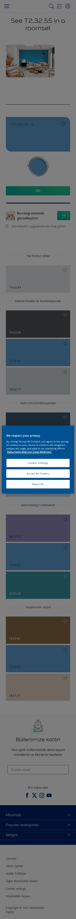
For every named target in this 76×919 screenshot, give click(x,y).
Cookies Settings (38, 462)
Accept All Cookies (38, 473)
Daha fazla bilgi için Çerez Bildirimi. (29, 451)
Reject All (38, 484)
